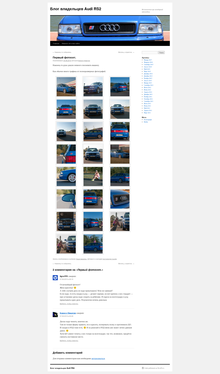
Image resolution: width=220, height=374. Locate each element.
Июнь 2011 (147, 106)
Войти (146, 122)
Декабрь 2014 (148, 74)
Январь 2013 (148, 83)
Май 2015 (147, 69)
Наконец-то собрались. (62, 52)
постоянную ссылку (110, 259)
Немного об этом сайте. (71, 43)
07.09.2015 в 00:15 (66, 279)
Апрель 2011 (148, 110)
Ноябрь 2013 (148, 78)
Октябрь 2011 (148, 99)
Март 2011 (147, 113)
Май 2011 (147, 108)
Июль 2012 (147, 87)
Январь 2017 (148, 60)
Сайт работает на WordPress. (154, 368)
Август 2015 (148, 67)
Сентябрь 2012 (148, 85)
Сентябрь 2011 (148, 101)
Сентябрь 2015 (148, 64)
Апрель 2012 (148, 92)
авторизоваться (98, 358)
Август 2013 (148, 80)
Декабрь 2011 (148, 94)
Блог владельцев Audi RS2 (75, 8)
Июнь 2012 (147, 90)
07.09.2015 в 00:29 (66, 316)
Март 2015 (147, 71)
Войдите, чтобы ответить (69, 304)
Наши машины (81, 259)
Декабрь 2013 (148, 76)
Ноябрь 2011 (148, 97)
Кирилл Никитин (84, 60)
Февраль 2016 (148, 62)
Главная (56, 43)
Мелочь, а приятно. (126, 52)
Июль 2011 (147, 103)
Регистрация (148, 120)
